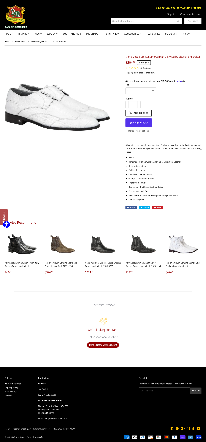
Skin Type (111, 34)
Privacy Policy (10, 391)
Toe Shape (92, 34)
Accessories (132, 34)
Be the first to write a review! (103, 344)
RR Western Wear (17, 437)
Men (37, 34)
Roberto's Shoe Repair (21, 429)
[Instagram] (188, 429)
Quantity (129, 98)
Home (8, 34)
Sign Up (196, 391)
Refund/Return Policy (41, 429)
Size (127, 84)
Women (51, 34)
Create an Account (190, 14)
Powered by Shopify (35, 437)
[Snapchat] (193, 429)
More (185, 34)
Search (7, 429)
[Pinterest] (177, 429)
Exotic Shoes (20, 41)
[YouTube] (198, 429)
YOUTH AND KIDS (72, 34)
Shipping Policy (11, 387)
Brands (23, 34)
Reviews (8, 395)
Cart (195, 21)
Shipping (129, 72)
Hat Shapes (153, 34)
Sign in (171, 14)
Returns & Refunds (13, 383)
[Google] (183, 429)
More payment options (138, 130)
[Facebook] (172, 429)
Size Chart (171, 34)
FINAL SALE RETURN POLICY (64, 429)
